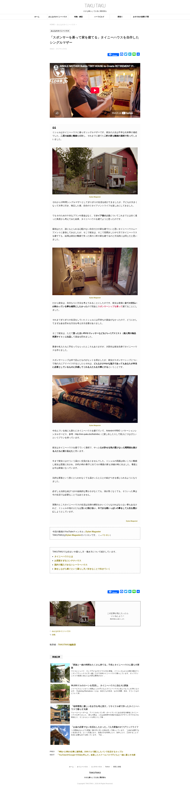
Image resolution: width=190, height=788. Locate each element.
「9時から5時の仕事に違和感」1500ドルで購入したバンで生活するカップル (90, 751)
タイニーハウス (82, 767)
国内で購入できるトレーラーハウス (71, 565)
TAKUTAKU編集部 (67, 645)
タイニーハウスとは (63, 556)
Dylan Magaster (95, 197)
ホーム (36, 17)
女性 (53, 635)
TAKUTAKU (95, 773)
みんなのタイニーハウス (57, 17)
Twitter (107, 767)
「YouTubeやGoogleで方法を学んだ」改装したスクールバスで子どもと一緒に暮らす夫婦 (96, 755)
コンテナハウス (96, 767)
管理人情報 (117, 767)
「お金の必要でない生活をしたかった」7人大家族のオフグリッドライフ (104, 727)
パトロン (106, 535)
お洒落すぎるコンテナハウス (67, 560)
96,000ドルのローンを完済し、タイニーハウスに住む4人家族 (99, 685)
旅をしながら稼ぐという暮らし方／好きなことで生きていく (82, 569)
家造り (120, 17)
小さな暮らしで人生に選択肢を (95, 777)
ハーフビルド (99, 17)
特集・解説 (78, 17)
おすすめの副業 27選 (141, 17)
